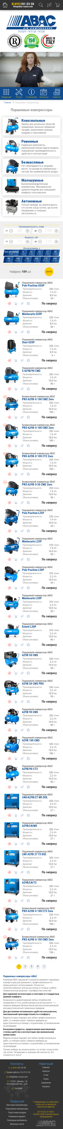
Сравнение (46, 1082)
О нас (46, 1075)
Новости (57, 97)
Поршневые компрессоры (17, 1108)
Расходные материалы (17, 1120)
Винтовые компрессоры (17, 1105)
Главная (46, 1067)
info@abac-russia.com (23, 7)
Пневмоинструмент (17, 1116)
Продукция (6, 97)
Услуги (19, 97)
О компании (31, 97)
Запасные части (17, 1124)
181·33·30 (23, 4)
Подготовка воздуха (17, 1112)
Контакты (44, 97)
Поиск (46, 1079)
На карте (18, 1088)
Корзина (46, 1086)
